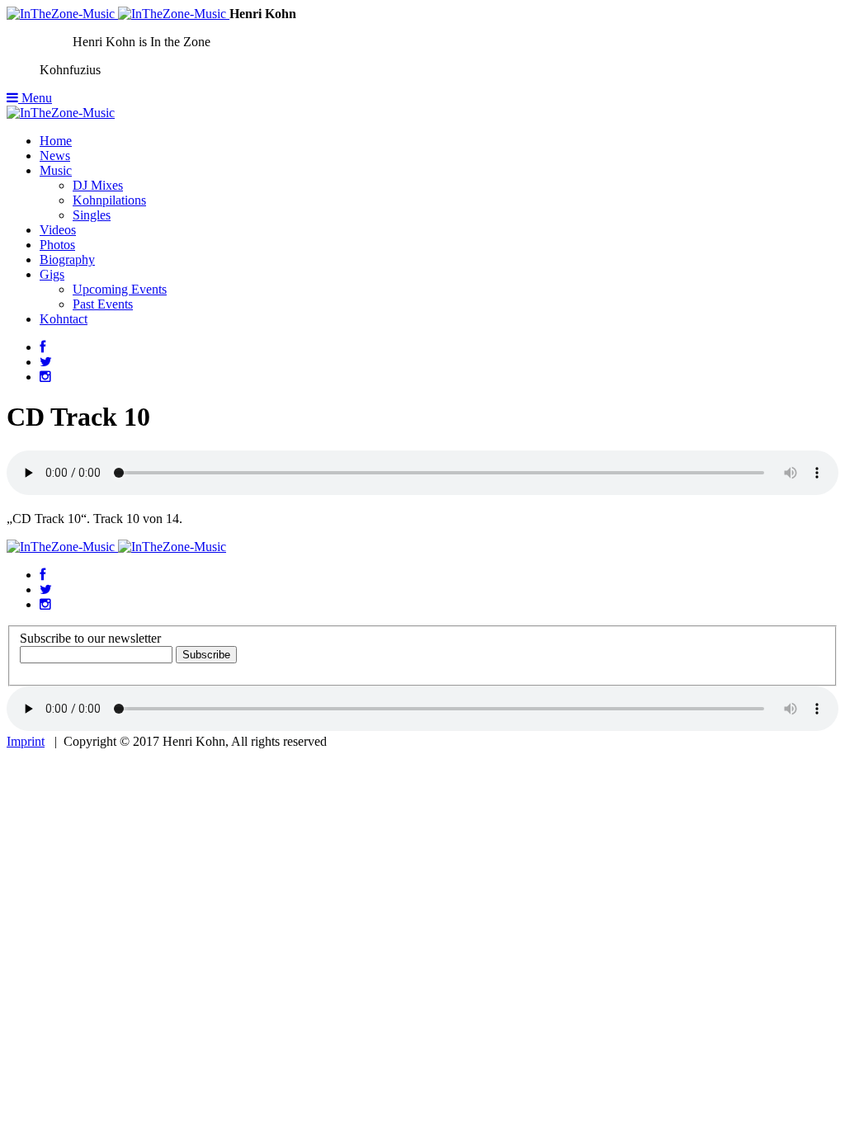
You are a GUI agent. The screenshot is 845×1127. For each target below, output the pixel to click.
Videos (58, 230)
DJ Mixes (98, 185)
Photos (57, 245)
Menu (35, 98)
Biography (67, 259)
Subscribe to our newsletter (90, 638)
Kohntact (63, 319)
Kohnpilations (109, 200)
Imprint (26, 741)
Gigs (52, 274)
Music (56, 170)
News (55, 156)
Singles (92, 215)
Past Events (103, 304)
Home (56, 141)
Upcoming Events (120, 289)
